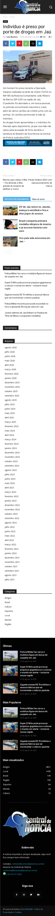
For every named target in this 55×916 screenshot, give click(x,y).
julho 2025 (10, 404)
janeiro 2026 (11, 378)
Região (8, 624)
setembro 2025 (12, 395)
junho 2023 (10, 478)
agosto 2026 (11, 347)
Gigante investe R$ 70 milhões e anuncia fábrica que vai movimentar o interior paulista (27, 296)
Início (5, 17)
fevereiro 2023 (11, 496)
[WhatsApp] (26, 43)
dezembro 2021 (12, 557)
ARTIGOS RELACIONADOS (17, 199)
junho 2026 (10, 356)
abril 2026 (9, 365)
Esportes (9, 611)
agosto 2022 (11, 522)
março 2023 (10, 492)
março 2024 (10, 439)
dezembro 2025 (12, 382)
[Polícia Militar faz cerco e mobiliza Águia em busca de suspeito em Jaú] (10, 656)
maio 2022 (10, 535)
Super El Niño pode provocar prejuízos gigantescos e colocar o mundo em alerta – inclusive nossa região (28, 285)
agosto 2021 (11, 575)
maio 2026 (10, 360)
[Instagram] (24, 894)
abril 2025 (9, 417)
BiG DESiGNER (27, 909)
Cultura (8, 606)
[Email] (33, 43)
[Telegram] (40, 43)
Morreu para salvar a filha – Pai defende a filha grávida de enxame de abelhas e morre (15, 184)
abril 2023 (9, 487)
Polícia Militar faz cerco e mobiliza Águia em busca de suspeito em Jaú (28, 275)
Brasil (7, 602)
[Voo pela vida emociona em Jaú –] (10, 241)
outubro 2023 (11, 461)
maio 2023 (10, 483)
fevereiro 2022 (11, 548)
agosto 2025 (11, 400)
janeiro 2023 (11, 500)
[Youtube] (38, 894)
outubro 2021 (11, 566)
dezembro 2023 (12, 452)
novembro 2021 (12, 562)
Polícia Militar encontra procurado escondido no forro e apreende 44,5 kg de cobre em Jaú (26, 305)
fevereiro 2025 (11, 426)
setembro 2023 (12, 465)
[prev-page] (5, 252)
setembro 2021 (12, 570)
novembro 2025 (12, 386)
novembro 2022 (12, 509)
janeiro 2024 (11, 448)
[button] (51, 7)
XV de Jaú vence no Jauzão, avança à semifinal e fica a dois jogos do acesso (35, 210)
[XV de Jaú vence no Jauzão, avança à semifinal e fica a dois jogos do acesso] (10, 210)
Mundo (8, 619)
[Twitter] (13, 43)
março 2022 (10, 544)
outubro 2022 (11, 513)
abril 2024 (9, 435)
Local (12, 17)
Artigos (8, 598)
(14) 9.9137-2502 (14, 874)
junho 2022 (10, 531)
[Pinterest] (19, 43)
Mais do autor (38, 199)
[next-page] (9, 252)
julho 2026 (10, 351)
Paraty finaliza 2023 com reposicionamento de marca (40, 183)
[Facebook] (6, 43)
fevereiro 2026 (11, 373)
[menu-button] (5, 7)
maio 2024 (10, 430)
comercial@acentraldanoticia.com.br (20, 870)
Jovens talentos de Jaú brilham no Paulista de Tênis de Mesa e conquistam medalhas (26, 314)
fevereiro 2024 (11, 443)
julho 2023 (10, 474)
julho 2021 (10, 579)
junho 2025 (10, 408)
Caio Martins (12, 37)
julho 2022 (10, 527)
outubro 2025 (11, 391)
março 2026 (10, 369)
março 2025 (10, 421)
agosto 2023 (11, 470)
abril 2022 (9, 540)
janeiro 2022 (11, 553)
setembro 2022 (12, 518)
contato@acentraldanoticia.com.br (28, 863)
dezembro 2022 (12, 505)
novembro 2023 (12, 457)
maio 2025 (10, 413)
